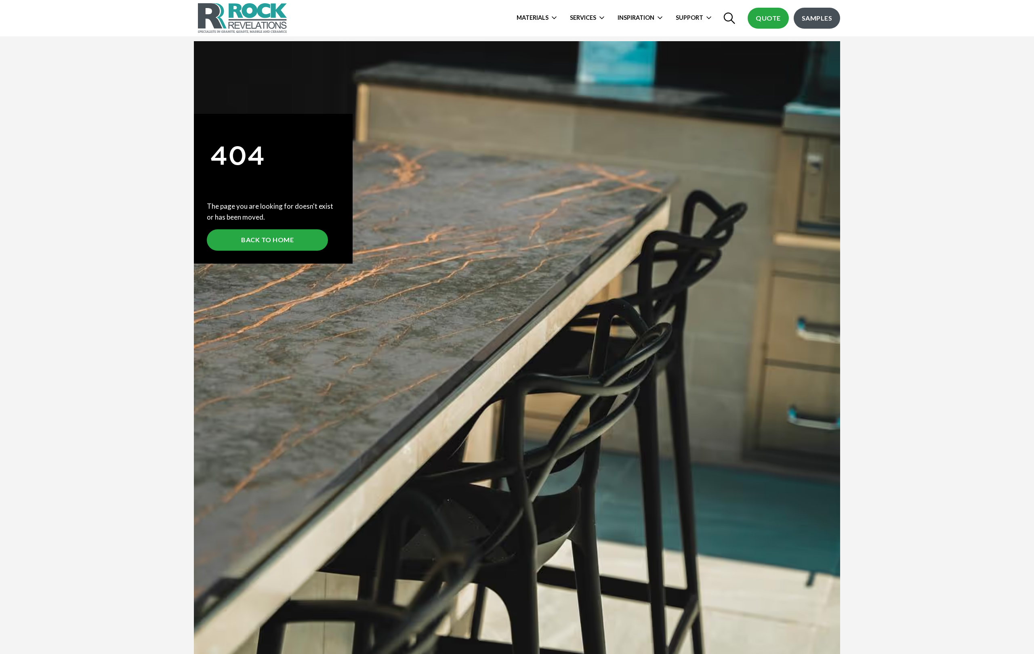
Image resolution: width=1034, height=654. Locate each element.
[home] (243, 18)
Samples (817, 18)
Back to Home (267, 239)
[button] (539, 18)
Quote (768, 18)
